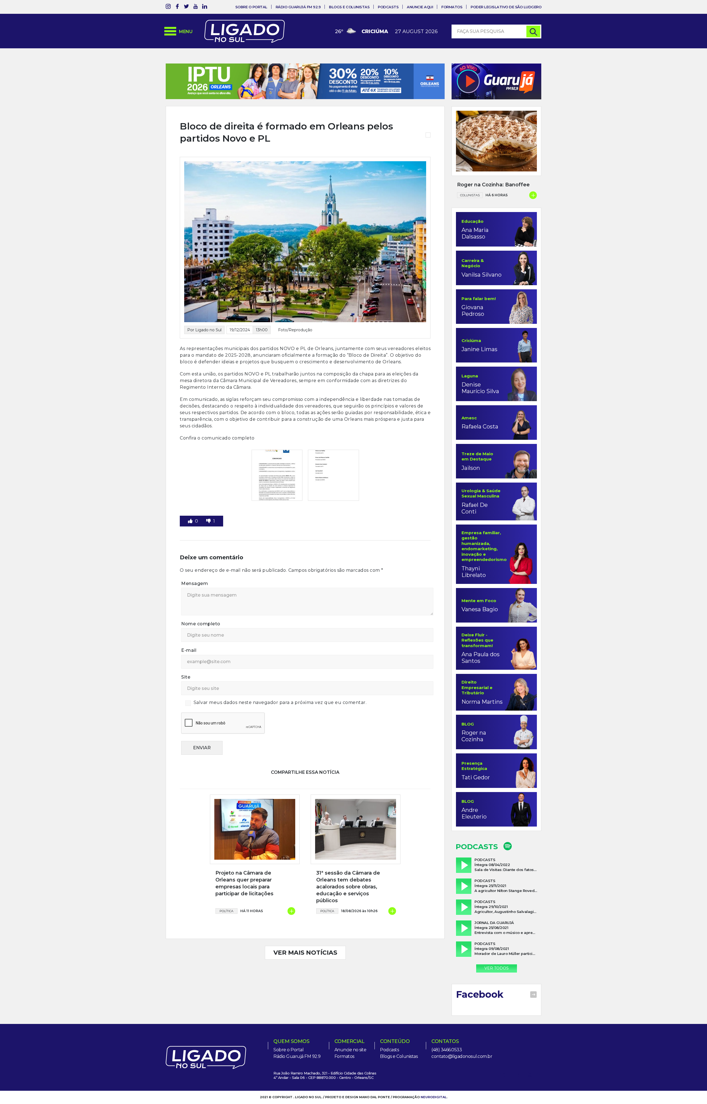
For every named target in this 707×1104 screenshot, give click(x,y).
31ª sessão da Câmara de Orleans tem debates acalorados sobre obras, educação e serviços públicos (348, 905)
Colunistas (470, 195)
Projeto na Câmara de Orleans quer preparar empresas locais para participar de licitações (244, 901)
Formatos (451, 7)
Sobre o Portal (251, 7)
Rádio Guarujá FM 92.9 (298, 7)
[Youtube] (195, 7)
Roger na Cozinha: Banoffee (493, 185)
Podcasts (388, 7)
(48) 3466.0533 (446, 1049)
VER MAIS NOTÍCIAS (305, 971)
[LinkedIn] (204, 7)
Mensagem (194, 601)
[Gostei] (191, 539)
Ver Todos (496, 968)
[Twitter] (186, 7)
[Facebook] (177, 7)
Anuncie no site (350, 1049)
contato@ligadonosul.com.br (461, 1056)
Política (226, 929)
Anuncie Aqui (420, 7)
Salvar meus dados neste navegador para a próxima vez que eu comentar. (280, 720)
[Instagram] (168, 7)
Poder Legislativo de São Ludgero (506, 7)
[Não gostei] (209, 539)
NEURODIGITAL (434, 1097)
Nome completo (200, 641)
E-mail (188, 668)
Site (185, 695)
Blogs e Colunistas (349, 7)
